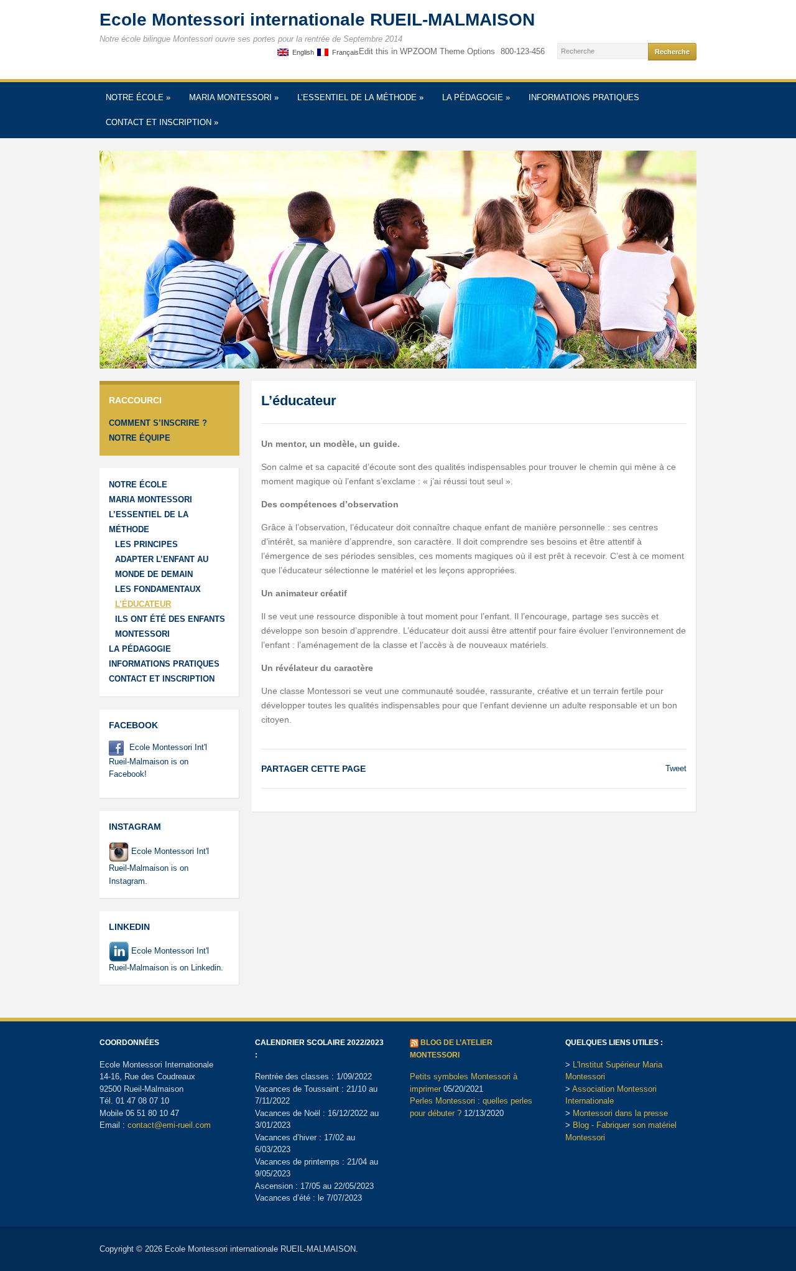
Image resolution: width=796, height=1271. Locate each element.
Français (343, 52)
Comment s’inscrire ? (158, 423)
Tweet (676, 768)
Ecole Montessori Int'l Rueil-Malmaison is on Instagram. (159, 866)
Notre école (138, 97)
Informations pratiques (584, 97)
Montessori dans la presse (620, 1113)
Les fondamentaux (158, 589)
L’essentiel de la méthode (360, 97)
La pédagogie (476, 97)
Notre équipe (139, 438)
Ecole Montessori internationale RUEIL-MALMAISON (317, 19)
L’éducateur (143, 604)
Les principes (146, 544)
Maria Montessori (234, 97)
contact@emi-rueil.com (169, 1125)
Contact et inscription (162, 122)
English (301, 52)
